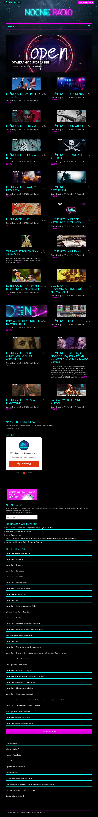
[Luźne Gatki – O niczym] (26, 116)
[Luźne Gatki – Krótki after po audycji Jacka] (71, 209)
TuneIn (15, 513)
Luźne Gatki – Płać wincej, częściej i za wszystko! (23, 647)
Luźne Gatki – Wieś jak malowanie (18, 659)
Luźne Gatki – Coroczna (14, 559)
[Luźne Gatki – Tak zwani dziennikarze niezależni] (26, 275)
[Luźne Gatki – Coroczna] (71, 83)
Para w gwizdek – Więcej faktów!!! (18, 711)
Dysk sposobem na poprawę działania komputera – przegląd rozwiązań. (30, 784)
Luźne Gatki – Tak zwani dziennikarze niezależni (23, 624)
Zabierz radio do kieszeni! (15, 796)
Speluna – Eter (16, 535)
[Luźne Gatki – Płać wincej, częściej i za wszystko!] (26, 343)
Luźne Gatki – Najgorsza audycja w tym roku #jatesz (35, 528)
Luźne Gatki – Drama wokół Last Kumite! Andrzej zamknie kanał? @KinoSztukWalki (35, 700)
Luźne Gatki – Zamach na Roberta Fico (19, 723)
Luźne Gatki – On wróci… (15, 571)
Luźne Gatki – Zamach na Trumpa (30, 542)
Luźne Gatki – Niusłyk (13, 618)
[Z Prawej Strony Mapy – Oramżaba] (26, 241)
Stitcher (29, 513)
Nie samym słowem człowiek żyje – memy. (21, 790)
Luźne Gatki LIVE (12, 600)
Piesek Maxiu (10, 761)
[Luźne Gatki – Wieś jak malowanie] (26, 390)
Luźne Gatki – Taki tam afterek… (17, 583)
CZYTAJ (9, 103)
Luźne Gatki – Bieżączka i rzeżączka (19, 670)
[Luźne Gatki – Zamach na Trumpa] (26, 83)
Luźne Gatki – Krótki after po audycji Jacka (21, 606)
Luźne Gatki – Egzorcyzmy (15, 594)
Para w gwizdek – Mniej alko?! (16, 665)
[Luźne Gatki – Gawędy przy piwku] (26, 177)
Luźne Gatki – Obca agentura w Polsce (19, 688)
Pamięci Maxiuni (11, 743)
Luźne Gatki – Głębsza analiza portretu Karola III (23, 706)
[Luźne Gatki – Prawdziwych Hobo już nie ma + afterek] (71, 275)
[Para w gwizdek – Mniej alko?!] (71, 390)
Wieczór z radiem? (12, 749)
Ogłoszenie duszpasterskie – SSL (18, 767)
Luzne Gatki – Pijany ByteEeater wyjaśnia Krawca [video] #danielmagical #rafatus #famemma (43, 538)
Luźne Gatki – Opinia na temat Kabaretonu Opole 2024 (25, 676)
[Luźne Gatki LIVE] (26, 209)
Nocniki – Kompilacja (13, 755)
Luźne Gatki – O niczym (14, 565)
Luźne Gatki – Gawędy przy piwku (18, 588)
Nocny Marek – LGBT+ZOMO (21, 531)
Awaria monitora (11, 772)
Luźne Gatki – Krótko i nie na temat (18, 717)
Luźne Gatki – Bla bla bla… (15, 577)
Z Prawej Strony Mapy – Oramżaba (18, 612)
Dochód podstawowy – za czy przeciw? (19, 778)
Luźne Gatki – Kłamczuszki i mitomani (19, 694)
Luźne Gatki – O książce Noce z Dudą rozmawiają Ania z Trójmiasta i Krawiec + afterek (36, 653)
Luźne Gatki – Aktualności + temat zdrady (20, 682)
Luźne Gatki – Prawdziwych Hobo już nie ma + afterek (25, 629)
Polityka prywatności (37, 812)
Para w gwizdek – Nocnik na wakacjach (19, 635)
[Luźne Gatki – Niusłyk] (71, 241)
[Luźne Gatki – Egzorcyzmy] (71, 177)
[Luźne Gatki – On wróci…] (71, 116)
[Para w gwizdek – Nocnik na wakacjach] (26, 311)
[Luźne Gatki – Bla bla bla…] (26, 145)
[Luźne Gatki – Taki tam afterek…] (71, 145)
